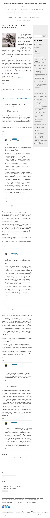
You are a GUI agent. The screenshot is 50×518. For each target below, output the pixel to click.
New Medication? (35, 14)
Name (3, 472)
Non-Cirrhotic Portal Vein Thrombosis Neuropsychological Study (41, 74)
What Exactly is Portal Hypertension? (8, 498)
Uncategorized (37, 53)
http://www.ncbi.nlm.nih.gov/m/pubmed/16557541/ (12, 77)
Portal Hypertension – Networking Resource (25, 3)
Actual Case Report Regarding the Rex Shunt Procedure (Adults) (40, 133)
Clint (11, 139)
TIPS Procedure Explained (34, 17)
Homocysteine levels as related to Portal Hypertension (28, 499)
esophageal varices (38, 43)
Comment (4, 458)
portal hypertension (14, 89)
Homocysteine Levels (9, 12)
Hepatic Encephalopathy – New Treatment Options (10, 499)
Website (3, 481)
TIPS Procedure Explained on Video (8, 503)
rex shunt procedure (39, 48)
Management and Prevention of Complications (17, 17)
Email (3, 477)
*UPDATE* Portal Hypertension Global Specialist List (19, 14)
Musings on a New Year (39, 79)
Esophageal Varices (19, 12)
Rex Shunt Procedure (23, 9)
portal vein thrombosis (22, 89)
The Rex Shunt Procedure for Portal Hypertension (39, 129)
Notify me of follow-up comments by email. (12, 486)
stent (36, 50)
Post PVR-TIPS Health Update (40, 65)
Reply (3, 134)
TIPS (36, 51)
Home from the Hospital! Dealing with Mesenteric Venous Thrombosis (41, 86)
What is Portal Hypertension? (10, 9)
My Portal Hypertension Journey (23, 20)
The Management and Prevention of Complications (10, 502)
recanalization (37, 47)
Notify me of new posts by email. (10, 488)
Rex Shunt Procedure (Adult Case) (36, 9)
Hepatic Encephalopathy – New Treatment (34, 12)
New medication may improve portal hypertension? (10, 501)
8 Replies (3, 30)
